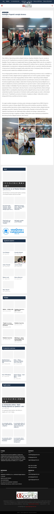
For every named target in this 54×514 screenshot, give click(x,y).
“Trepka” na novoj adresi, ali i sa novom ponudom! (8, 324)
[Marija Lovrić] (8, 272)
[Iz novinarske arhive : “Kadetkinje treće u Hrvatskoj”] (7, 433)
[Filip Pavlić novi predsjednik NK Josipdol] (8, 215)
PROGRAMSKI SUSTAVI (33, 504)
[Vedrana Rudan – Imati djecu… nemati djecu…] (19, 369)
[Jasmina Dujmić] (20, 259)
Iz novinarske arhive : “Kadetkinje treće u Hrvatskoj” (7, 439)
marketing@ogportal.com (34, 454)
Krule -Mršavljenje (6, 374)
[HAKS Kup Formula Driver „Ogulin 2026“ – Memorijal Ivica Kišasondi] (20, 200)
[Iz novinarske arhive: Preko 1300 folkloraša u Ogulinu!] (7, 418)
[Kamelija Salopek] (20, 247)
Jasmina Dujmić (18, 264)
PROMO (6, 297)
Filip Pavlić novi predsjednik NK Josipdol (6, 222)
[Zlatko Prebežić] (8, 259)
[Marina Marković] (20, 272)
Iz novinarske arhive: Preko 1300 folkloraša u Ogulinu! (7, 424)
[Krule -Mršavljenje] (7, 369)
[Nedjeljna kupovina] (20, 318)
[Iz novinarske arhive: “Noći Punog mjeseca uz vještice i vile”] (13, 395)
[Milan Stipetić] (8, 284)
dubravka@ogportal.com (33, 474)
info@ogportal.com (32, 457)
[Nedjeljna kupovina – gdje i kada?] (20, 304)
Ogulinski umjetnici (9, 240)
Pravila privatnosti (47, 1)
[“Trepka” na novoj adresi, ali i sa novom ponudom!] (8, 318)
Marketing (29, 1)
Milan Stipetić (6, 289)
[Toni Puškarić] (8, 247)
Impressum (24, 1)
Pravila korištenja (37, 1)
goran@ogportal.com (33, 477)
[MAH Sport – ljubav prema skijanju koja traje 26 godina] (20, 333)
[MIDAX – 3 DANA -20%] (8, 304)
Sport (7, 12)
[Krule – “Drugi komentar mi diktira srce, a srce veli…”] (19, 355)
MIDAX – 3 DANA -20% (8, 309)
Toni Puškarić (6, 252)
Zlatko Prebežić (6, 264)
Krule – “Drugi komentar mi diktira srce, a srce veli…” (18, 361)
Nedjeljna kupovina (19, 323)
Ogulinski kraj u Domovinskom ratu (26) (6, 361)
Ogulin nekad (6, 385)
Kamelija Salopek (19, 252)
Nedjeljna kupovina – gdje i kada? (20, 310)
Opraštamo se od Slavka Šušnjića (14, 189)
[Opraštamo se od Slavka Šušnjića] (14, 179)
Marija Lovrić (6, 277)
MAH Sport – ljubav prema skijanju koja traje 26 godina (19, 339)
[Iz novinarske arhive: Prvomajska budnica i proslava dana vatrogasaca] (19, 433)
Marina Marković (18, 277)
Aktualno (3, 12)
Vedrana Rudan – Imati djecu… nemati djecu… (19, 376)
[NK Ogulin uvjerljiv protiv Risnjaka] (20, 215)
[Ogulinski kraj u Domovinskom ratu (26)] (7, 355)
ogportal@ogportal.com (33, 460)
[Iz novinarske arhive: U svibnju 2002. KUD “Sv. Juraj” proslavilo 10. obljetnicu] (19, 418)
